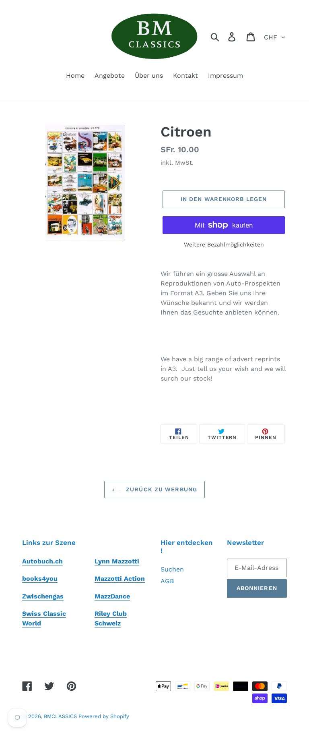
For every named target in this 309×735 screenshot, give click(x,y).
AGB (167, 581)
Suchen (172, 569)
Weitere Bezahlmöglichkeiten (224, 244)
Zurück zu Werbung (160, 489)
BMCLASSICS (61, 716)
